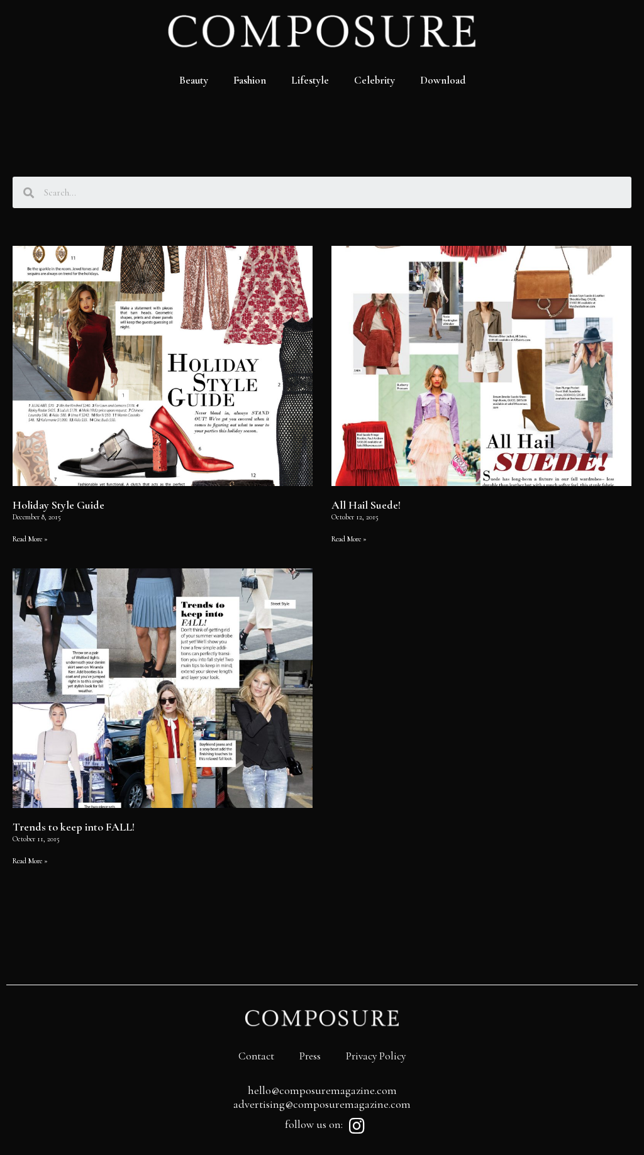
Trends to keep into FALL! (74, 827)
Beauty (193, 80)
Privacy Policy (376, 1056)
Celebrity (374, 80)
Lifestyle (310, 80)
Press (310, 1056)
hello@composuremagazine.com (322, 1090)
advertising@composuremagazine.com (322, 1104)
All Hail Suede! (366, 505)
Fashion (249, 80)
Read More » (30, 538)
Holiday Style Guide (58, 505)
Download (442, 80)
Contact (256, 1056)
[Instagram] (356, 1126)
